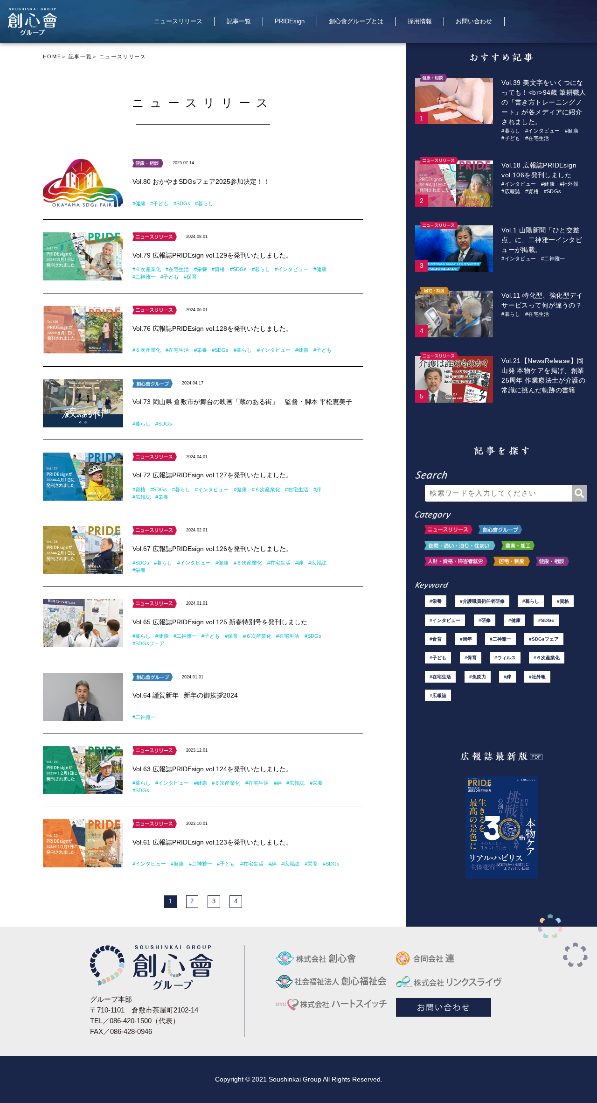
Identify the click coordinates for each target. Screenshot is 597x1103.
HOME (52, 56)
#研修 (485, 620)
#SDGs (182, 203)
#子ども (159, 203)
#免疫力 (477, 676)
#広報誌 (141, 497)
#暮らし (204, 203)
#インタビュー (291, 269)
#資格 (218, 269)
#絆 (317, 489)
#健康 (139, 203)
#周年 (466, 639)
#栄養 (200, 269)
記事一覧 (239, 21)
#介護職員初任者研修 (482, 601)
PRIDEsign (290, 21)
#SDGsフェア (148, 643)
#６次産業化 (146, 269)
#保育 (190, 276)
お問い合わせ (474, 21)
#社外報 (569, 184)
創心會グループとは (356, 21)
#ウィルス (505, 657)
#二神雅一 (144, 276)
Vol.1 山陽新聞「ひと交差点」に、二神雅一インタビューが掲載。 (541, 239)
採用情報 (420, 21)
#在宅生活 (177, 269)
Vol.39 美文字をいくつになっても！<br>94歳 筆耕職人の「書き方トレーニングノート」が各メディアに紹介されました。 (543, 102)
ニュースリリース (178, 21)
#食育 (436, 639)
